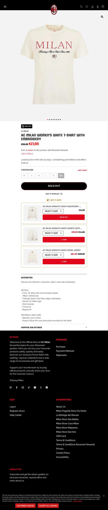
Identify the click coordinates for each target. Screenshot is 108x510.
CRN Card (61, 436)
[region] (54, 501)
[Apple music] (47, 387)
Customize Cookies (25, 505)
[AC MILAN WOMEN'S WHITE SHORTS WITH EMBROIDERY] (32, 235)
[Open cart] (103, 7)
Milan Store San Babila (67, 419)
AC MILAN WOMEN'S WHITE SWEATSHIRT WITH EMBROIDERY (69, 206)
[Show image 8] (60, 119)
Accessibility (62, 457)
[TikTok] (29, 387)
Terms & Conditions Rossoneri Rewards (75, 444)
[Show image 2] (49, 119)
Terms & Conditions (65, 440)
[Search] (81, 7)
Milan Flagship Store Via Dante (71, 411)
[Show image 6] (56, 119)
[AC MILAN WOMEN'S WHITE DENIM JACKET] (32, 257)
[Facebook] (17, 387)
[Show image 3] (51, 119)
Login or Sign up (27, 153)
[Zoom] (102, 16)
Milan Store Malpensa (67, 427)
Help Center (16, 415)
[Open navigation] (5, 7)
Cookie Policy (63, 453)
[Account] (92, 7)
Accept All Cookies (48, 505)
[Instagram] (23, 387)
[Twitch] (11, 387)
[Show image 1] (47, 119)
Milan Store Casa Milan (67, 423)
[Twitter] (41, 387)
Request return (17, 411)
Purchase (60, 347)
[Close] (104, 496)
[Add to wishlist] (61, 194)
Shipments (61, 355)
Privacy (59, 448)
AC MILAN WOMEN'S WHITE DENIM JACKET (62, 250)
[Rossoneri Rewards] (98, 7)
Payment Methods (65, 351)
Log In (13, 406)
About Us (60, 406)
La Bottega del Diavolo (67, 415)
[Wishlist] (87, 7)
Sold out (54, 185)
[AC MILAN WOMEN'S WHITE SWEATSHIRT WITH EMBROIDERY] (32, 213)
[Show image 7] (58, 119)
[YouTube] (35, 387)
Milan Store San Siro (66, 432)
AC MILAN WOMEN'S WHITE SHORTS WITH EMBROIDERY (67, 228)
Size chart (82, 170)
